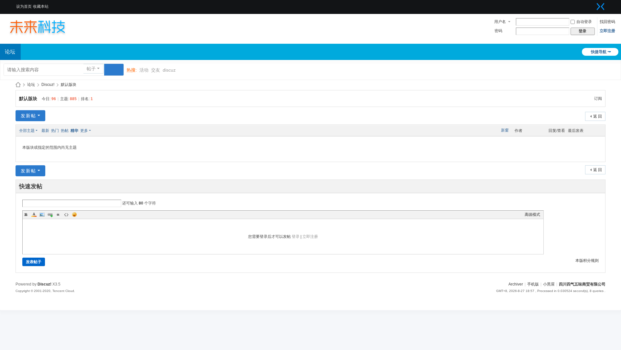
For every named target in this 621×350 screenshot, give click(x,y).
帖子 (91, 68)
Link (50, 214)
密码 (498, 31)
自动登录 (584, 21)
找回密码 (607, 21)
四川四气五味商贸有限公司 (18, 84)
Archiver (515, 284)
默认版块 (68, 84)
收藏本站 (41, 6)
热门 (55, 130)
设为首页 (24, 6)
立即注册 (607, 31)
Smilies (74, 214)
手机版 (533, 284)
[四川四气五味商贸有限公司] (43, 26)
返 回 (597, 116)
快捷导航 (598, 52)
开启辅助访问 (592, 4)
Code (66, 214)
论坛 (31, 84)
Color (34, 214)
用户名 (500, 21)
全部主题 (27, 130)
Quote (58, 214)
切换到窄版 (600, 6)
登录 (296, 236)
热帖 (65, 130)
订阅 (598, 98)
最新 (45, 130)
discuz (169, 70)
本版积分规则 (587, 260)
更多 (84, 130)
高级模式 (532, 214)
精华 (74, 130)
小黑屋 (549, 284)
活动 (143, 70)
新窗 (505, 130)
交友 (155, 70)
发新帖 (28, 115)
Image (42, 214)
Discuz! (47, 84)
